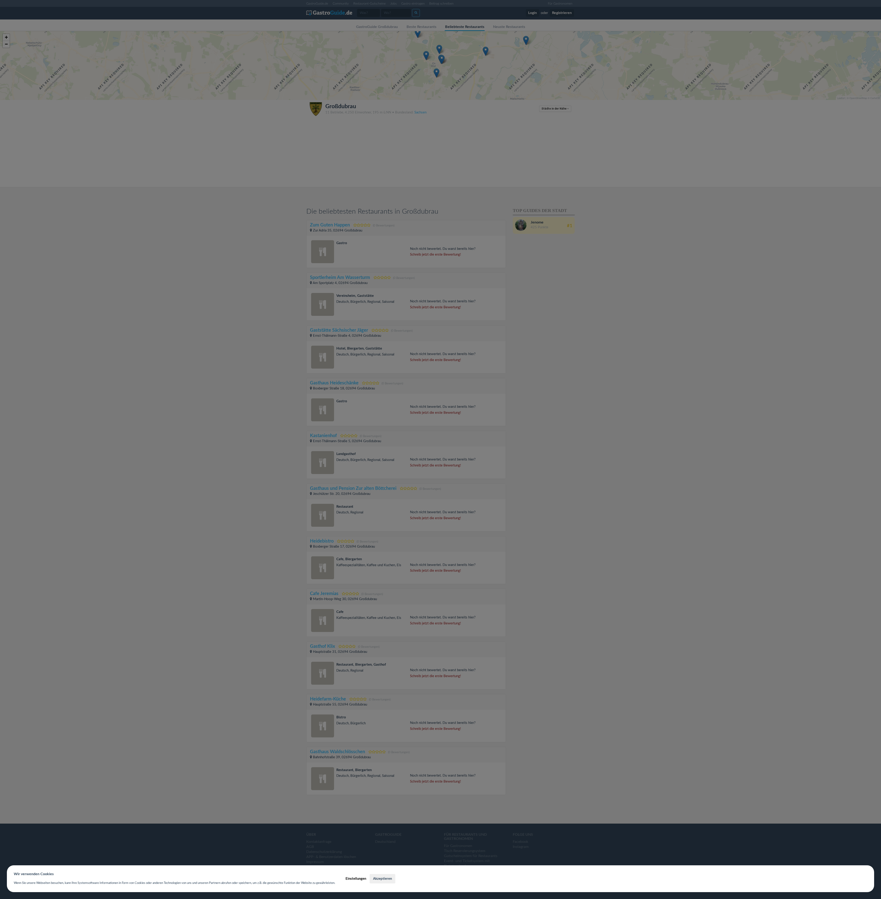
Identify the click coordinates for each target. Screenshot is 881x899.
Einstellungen (356, 878)
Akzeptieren (382, 878)
